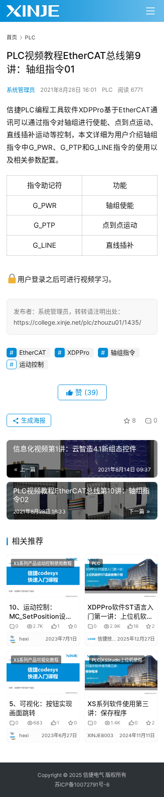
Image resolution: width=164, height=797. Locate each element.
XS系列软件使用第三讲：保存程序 (118, 708)
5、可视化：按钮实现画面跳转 (40, 708)
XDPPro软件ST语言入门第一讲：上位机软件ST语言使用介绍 (120, 612)
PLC (107, 89)
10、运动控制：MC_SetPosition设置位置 (40, 612)
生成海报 (32, 420)
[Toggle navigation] (150, 11)
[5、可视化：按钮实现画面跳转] (43, 674)
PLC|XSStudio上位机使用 (117, 659)
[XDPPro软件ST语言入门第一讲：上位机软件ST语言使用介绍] (121, 577)
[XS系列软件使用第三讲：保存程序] (121, 674)
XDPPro (78, 352)
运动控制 (31, 364)
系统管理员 (21, 89)
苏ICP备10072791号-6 (82, 784)
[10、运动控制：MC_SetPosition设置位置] (43, 577)
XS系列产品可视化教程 (36, 659)
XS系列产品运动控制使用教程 (43, 563)
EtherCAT (32, 352)
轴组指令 (123, 352)
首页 (12, 37)
